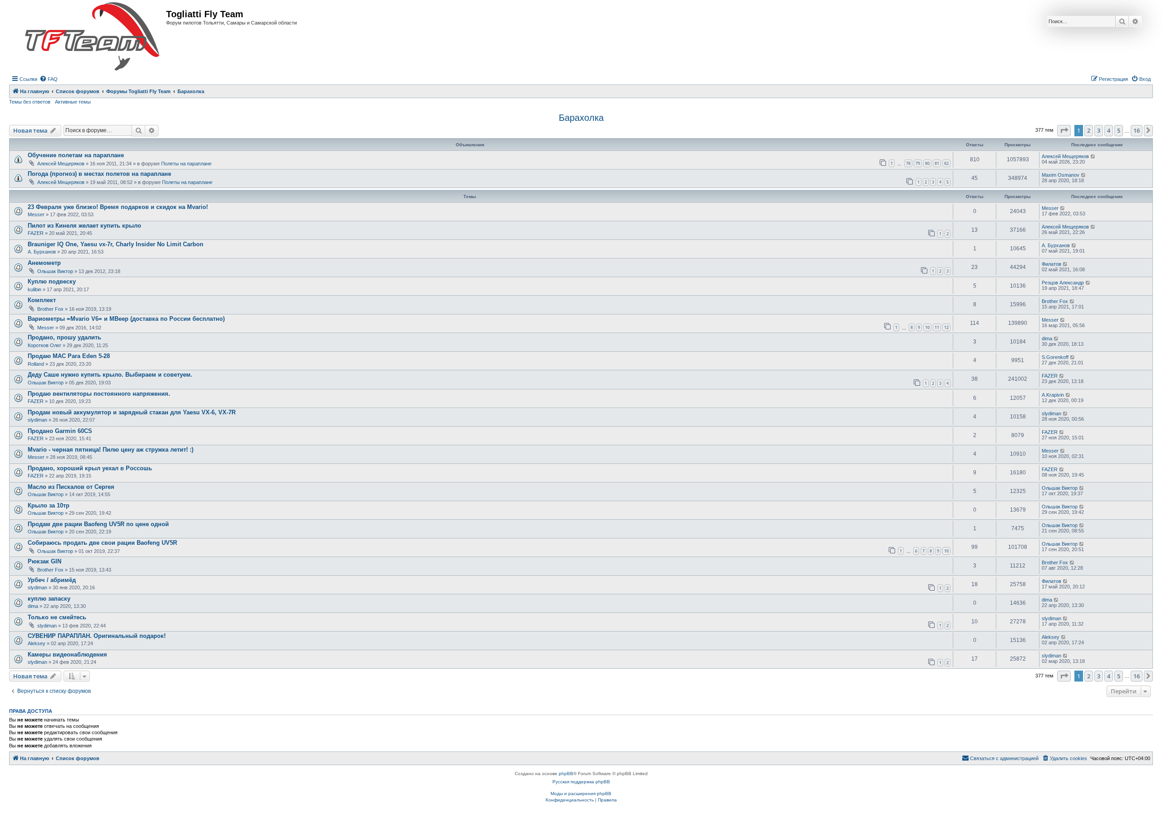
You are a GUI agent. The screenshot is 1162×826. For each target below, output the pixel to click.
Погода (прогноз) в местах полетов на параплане (99, 173)
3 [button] (1098, 130)
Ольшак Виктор (55, 271)
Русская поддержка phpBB (581, 781)
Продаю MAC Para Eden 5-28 (69, 356)
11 (937, 327)
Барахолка (581, 118)
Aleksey (36, 643)
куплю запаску (49, 598)
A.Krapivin (1053, 395)
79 (918, 163)
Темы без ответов (29, 101)
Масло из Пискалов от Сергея (71, 486)
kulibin (34, 289)
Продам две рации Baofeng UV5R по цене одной (98, 524)
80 (927, 163)
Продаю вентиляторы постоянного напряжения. (99, 393)
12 (946, 327)
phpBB (566, 773)
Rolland (36, 364)
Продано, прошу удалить (64, 337)
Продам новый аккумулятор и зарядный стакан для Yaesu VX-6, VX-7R (132, 412)
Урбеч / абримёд (52, 580)
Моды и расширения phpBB (581, 793)
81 (937, 163)
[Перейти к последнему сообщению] (1093, 156)
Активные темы (73, 101)
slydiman (37, 420)
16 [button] (1136, 130)
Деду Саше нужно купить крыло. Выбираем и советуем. (110, 374)
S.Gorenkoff (1055, 357)
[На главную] (92, 36)
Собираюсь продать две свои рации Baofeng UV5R (102, 542)
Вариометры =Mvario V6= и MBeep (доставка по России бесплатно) (126, 318)
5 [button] (1118, 130)
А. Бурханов (42, 251)
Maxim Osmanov (1060, 175)
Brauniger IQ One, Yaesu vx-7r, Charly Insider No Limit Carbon (115, 244)
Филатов (1051, 264)
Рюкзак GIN (44, 561)
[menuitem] (48, 79)
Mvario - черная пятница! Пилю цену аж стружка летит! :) (110, 449)
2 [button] (1088, 130)
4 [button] (1108, 130)
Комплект (42, 300)
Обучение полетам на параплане (76, 155)
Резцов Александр (1063, 282)
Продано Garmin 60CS (60, 431)
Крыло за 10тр (48, 505)
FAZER (36, 233)
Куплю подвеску (52, 281)
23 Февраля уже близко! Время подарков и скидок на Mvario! (118, 207)
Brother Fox (50, 309)
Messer (36, 214)
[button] (1064, 130)
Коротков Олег (44, 345)
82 (946, 163)
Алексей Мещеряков (60, 163)
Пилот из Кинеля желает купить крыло (84, 225)
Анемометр (44, 262)
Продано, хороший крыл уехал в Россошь (90, 468)
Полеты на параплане (186, 163)
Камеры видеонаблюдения (67, 654)
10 (927, 327)
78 (908, 163)
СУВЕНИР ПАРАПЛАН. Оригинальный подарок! (97, 635)
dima (1047, 338)
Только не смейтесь (57, 617)
